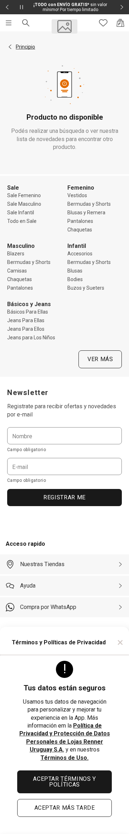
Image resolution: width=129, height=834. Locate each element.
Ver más (100, 359)
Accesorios (79, 253)
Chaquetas (79, 230)
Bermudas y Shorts (89, 204)
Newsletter (28, 392)
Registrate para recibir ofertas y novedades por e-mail (61, 410)
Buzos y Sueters (85, 288)
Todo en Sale (22, 221)
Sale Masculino (24, 204)
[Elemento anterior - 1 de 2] (7, 7)
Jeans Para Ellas (25, 320)
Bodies (75, 279)
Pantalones (80, 221)
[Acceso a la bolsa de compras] (120, 22)
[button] (10, 47)
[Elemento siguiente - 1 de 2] (122, 7)
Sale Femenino (24, 195)
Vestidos (77, 195)
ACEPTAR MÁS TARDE (64, 807)
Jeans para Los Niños (31, 337)
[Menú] (8, 22)
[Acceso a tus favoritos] (103, 22)
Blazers (15, 253)
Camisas (17, 271)
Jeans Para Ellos (25, 329)
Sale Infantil (20, 212)
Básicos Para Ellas (27, 312)
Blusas (74, 271)
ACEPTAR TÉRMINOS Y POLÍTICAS (64, 781)
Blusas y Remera (86, 212)
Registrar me (64, 497)
